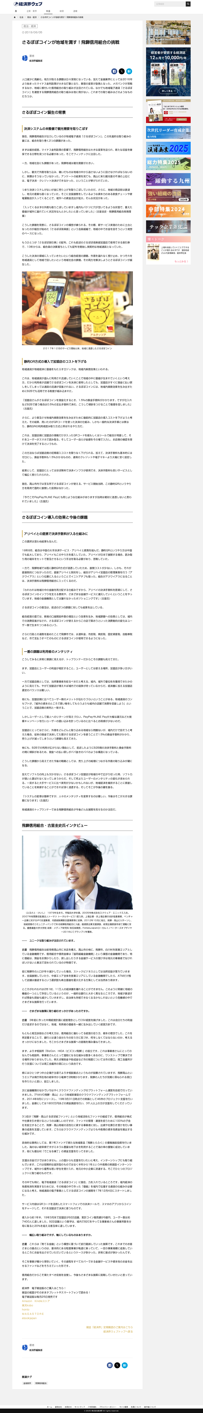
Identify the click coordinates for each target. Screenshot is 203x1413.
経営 (62, 11)
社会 (48, 11)
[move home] (15, 17)
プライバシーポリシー (108, 1407)
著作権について (150, 1407)
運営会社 (58, 1407)
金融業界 (27, 1383)
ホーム (49, 1407)
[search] (188, 4)
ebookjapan (29, 1318)
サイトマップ (80, 1407)
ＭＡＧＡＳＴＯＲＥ (33, 1314)
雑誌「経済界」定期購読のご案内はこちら (109, 1327)
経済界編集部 (35, 61)
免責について (136, 1407)
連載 (75, 11)
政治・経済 (30, 26)
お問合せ (68, 1407)
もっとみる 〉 (182, 261)
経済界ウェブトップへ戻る (118, 1331)
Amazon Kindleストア (36, 1301)
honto (25, 1309)
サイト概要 (123, 1407)
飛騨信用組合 (41, 1383)
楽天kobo (27, 1305)
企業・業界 (32, 11)
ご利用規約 (92, 1407)
